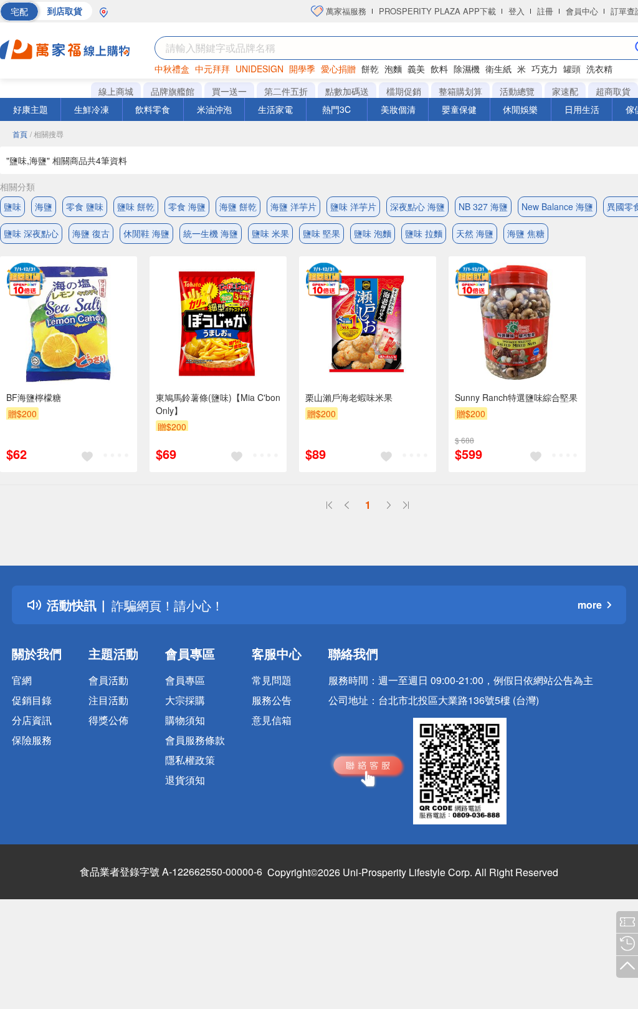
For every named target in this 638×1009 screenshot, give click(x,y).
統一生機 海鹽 (210, 233)
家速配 (565, 91)
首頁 (19, 133)
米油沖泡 (214, 109)
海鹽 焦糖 (526, 233)
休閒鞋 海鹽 (146, 233)
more (590, 604)
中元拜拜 (212, 68)
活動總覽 (517, 91)
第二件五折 (286, 91)
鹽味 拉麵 (423, 233)
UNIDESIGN (259, 68)
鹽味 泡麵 (372, 233)
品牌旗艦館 (172, 91)
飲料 (439, 68)
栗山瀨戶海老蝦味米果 (349, 397)
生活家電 (275, 109)
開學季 (302, 68)
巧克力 (544, 68)
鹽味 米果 (270, 233)
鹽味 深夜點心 (31, 233)
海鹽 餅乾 (238, 206)
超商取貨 (613, 91)
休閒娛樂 (520, 109)
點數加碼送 (347, 91)
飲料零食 (152, 109)
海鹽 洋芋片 (293, 206)
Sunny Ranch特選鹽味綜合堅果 (516, 397)
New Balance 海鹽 (557, 206)
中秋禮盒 (172, 68)
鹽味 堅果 (321, 233)
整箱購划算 (460, 91)
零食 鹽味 (84, 206)
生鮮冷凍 (91, 109)
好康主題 (30, 109)
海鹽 (43, 206)
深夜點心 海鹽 (417, 206)
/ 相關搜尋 (47, 133)
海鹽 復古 (91, 233)
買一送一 (229, 91)
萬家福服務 (344, 11)
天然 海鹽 (474, 233)
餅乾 (370, 68)
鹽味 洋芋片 (353, 206)
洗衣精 (599, 68)
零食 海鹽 (187, 206)
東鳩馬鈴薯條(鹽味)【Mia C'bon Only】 (218, 404)
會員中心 (582, 11)
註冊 (545, 11)
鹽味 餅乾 (136, 206)
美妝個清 (398, 109)
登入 (516, 11)
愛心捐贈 (338, 68)
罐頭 (572, 68)
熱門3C (336, 109)
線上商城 (115, 91)
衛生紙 (498, 68)
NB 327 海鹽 (483, 206)
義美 (416, 68)
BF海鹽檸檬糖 (33, 397)
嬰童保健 (459, 109)
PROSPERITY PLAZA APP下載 (437, 11)
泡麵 (393, 68)
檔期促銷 (403, 91)
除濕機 (467, 68)
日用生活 (581, 109)
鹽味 (12, 206)
